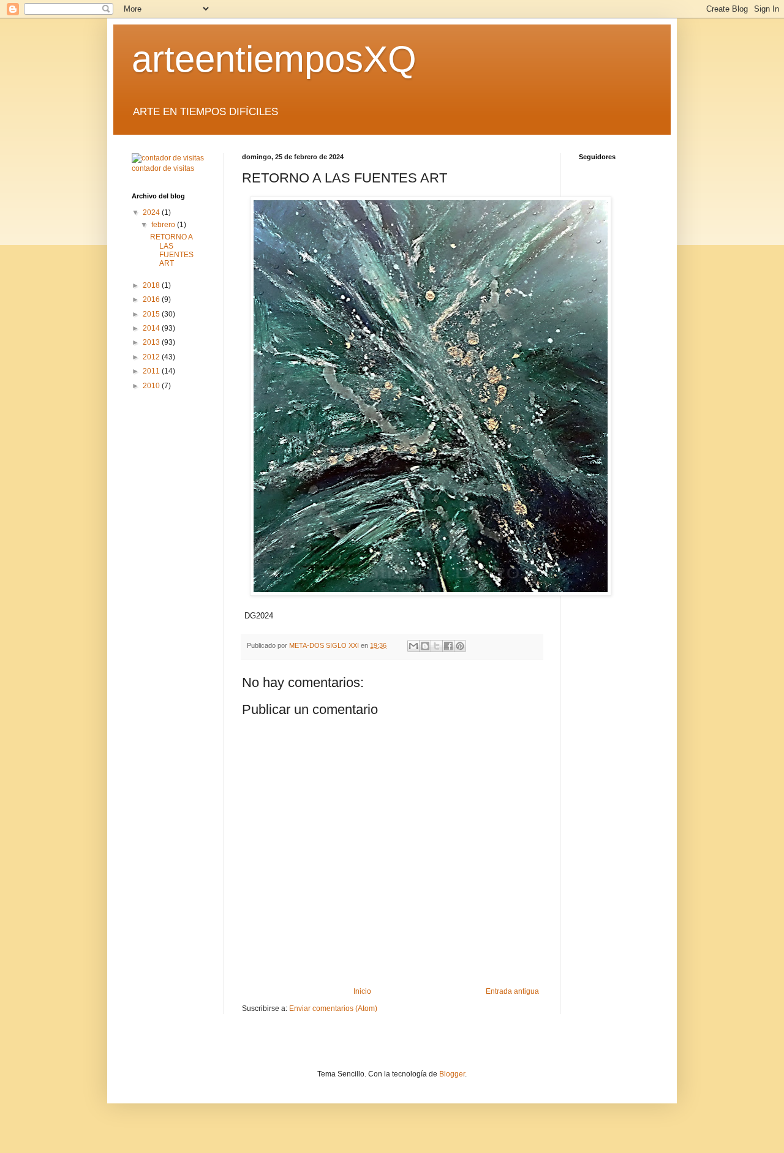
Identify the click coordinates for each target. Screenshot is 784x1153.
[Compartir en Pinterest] (460, 646)
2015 (152, 314)
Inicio (362, 991)
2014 (152, 328)
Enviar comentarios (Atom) (333, 1008)
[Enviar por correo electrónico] (413, 646)
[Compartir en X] (437, 646)
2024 (152, 212)
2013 (152, 342)
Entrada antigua (512, 991)
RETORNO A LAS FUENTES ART (172, 250)
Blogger (452, 1074)
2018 (152, 285)
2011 (152, 371)
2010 (152, 385)
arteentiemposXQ (274, 59)
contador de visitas (163, 168)
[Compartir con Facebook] (448, 646)
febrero (164, 224)
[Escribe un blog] (425, 646)
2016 (152, 299)
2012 (152, 357)
